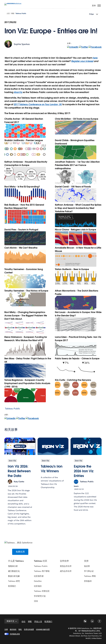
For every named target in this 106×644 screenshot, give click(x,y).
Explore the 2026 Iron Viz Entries (83, 471)
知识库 (87, 566)
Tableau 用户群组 (42, 571)
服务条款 (13, 629)
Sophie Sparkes (22, 44)
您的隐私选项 (15, 634)
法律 (6, 629)
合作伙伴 (64, 560)
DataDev (38, 581)
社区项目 (38, 586)
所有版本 (88, 581)
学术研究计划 (40, 596)
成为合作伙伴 (65, 571)
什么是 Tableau (16, 560)
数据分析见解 (14, 576)
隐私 (20, 629)
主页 (8, 13)
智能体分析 (13, 566)
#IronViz (18, 92)
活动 (36, 601)
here (94, 57)
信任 (23, 621)
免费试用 (20, 551)
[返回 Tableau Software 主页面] (14, 3)
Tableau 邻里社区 (42, 591)
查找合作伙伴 (65, 566)
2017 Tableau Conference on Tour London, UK (38, 104)
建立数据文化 (14, 571)
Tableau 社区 (40, 560)
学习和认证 (89, 571)
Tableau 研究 (14, 581)
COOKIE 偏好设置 (43, 629)
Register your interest (82, 61)
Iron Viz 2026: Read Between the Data (19, 471)
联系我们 (12, 586)
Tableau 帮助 (90, 576)
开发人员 (38, 621)
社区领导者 (39, 576)
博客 (12, 13)
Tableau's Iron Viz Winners (52, 468)
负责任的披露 (29, 629)
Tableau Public (21, 13)
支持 (86, 560)
